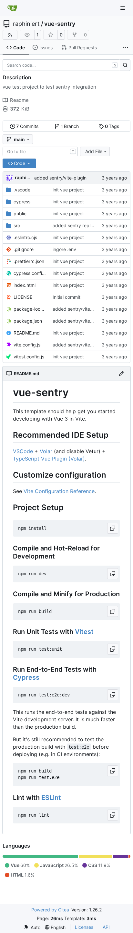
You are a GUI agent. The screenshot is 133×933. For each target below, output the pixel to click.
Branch (70, 126)
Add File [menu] (93, 151)
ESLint (51, 798)
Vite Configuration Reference (59, 491)
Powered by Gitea (50, 909)
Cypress (26, 677)
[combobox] (40, 151)
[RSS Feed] (10, 35)
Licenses (84, 927)
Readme (19, 100)
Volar (46, 451)
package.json (28, 321)
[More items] (125, 47)
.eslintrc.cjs (25, 237)
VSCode (23, 451)
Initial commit (66, 297)
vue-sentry (59, 24)
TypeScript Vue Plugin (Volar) (49, 458)
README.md (27, 332)
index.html (25, 285)
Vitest (84, 632)
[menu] (31, 927)
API (106, 927)
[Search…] (125, 65)
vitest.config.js (29, 356)
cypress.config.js (30, 273)
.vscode (22, 189)
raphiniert (26, 24)
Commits (27, 126)
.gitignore (24, 249)
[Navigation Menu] (123, 8)
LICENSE (23, 297)
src (17, 225)
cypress (22, 201)
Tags (112, 126)
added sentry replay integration (86, 225)
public (20, 213)
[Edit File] (121, 373)
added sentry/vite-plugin (60, 177)
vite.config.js (27, 344)
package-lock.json (30, 309)
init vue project (68, 189)
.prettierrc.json (29, 261)
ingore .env (64, 249)
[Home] (12, 8)
